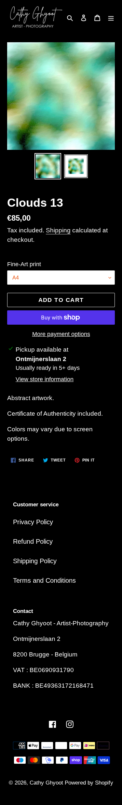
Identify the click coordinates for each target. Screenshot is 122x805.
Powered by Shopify (89, 783)
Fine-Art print (24, 264)
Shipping (58, 230)
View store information (45, 379)
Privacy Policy (33, 522)
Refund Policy (33, 541)
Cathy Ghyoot (47, 783)
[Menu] (111, 17)
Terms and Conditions (44, 580)
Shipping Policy (35, 561)
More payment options (61, 334)
